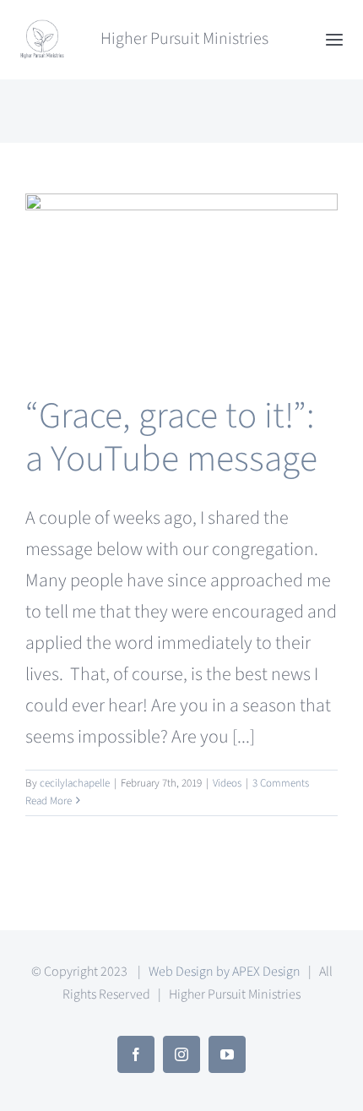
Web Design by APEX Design (225, 971)
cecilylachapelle (75, 783)
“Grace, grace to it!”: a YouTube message (171, 438)
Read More (48, 801)
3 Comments (280, 783)
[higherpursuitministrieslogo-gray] (42, 27)
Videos (227, 783)
